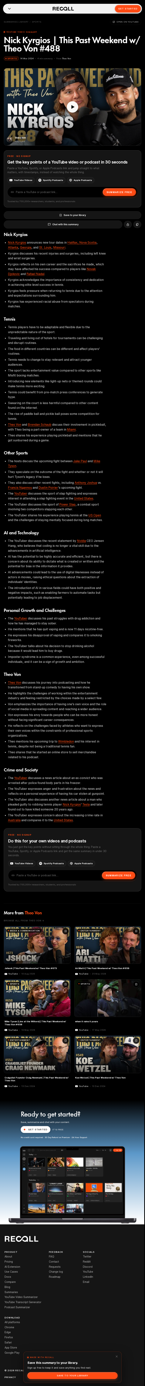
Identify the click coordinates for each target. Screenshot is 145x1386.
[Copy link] (137, 224)
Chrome (9, 1327)
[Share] (128, 224)
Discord (88, 1266)
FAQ (51, 1256)
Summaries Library (16, 22)
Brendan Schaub (39, 424)
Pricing (9, 1261)
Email (86, 1282)
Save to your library (75, 215)
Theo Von (14, 424)
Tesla (86, 804)
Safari (8, 1342)
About (8, 1256)
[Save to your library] (65, 931)
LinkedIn (88, 1276)
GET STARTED (37, 1129)
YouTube (88, 1271)
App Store (11, 1347)
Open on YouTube (127, 22)
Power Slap (67, 504)
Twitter (87, 1256)
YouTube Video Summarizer (21, 1297)
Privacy (10, 1377)
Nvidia (81, 540)
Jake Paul (80, 461)
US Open (94, 515)
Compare (10, 1282)
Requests (55, 1266)
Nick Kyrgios (17, 242)
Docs (8, 1276)
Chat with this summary (65, 224)
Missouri (59, 247)
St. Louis (45, 247)
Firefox (9, 1337)
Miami (71, 429)
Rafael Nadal (35, 273)
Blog (7, 1287)
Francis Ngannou (20, 487)
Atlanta (13, 247)
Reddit (87, 1261)
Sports (36, 22)
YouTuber (20, 493)
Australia (14, 820)
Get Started (127, 8)
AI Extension (12, 1266)
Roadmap (54, 1276)
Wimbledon (66, 741)
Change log (56, 1271)
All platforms (12, 1322)
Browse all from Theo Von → (24, 920)
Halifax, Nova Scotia (81, 242)
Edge (8, 1332)
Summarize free (119, 192)
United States (83, 498)
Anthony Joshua (86, 482)
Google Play (12, 1352)
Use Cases (11, 1271)
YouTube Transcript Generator (23, 1302)
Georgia (25, 247)
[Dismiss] (116, 1356)
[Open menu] (9, 8)
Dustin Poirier (48, 487)
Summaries (11, 1292)
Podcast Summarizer (17, 1307)
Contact (54, 1261)
